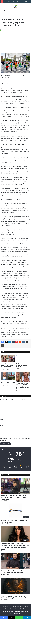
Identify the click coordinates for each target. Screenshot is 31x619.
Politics (26, 611)
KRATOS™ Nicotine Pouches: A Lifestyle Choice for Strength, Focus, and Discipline (15, 597)
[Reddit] (20, 342)
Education (17, 608)
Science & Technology (17, 613)
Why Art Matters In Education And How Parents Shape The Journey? (14, 521)
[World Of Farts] (15, 6)
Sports (10, 613)
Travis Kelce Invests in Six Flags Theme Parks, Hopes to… (8, 382)
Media (22, 611)
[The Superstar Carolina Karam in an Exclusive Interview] (23, 358)
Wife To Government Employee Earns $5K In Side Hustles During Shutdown (7, 366)
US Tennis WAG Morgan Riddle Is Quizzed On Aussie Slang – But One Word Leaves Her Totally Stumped (22, 386)
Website (2, 432)
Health (8, 611)
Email (1, 425)
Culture (7, 16)
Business (7, 608)
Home (3, 16)
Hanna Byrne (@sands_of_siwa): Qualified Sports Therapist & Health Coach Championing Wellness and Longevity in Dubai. (15, 546)
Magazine (17, 611)
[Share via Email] (27, 342)
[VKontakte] (23, 342)
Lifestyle (12, 611)
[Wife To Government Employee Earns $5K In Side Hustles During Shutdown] (8, 358)
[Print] (2, 345)
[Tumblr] (13, 342)
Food (4, 611)
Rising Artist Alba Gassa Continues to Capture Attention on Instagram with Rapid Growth (13, 497)
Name (1, 419)
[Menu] (2, 11)
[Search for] (4, 11)
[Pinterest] (16, 342)
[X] (6, 342)
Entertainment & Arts (24, 608)
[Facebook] (2, 342)
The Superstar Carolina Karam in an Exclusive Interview (22, 365)
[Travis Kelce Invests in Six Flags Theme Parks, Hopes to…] (8, 376)
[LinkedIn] (9, 342)
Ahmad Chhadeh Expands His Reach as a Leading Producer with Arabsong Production (15, 572)
